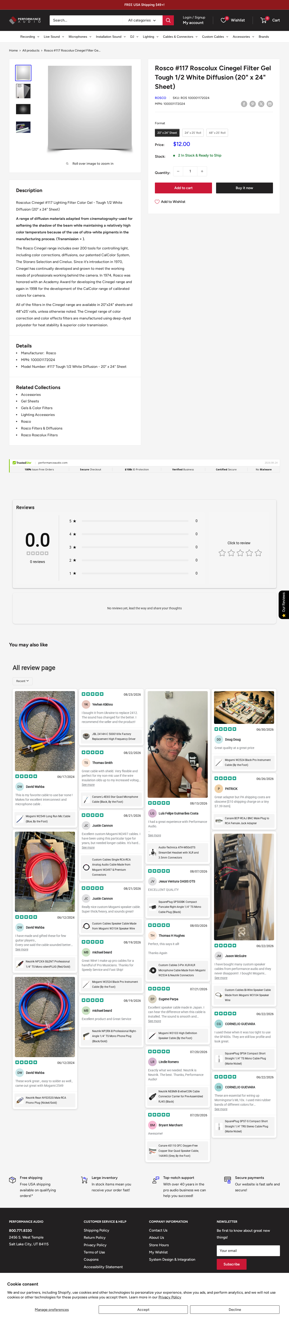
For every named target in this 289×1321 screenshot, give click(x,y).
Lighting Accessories (38, 415)
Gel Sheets (30, 401)
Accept (143, 1309)
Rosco (160, 98)
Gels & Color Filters (36, 408)
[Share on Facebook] (244, 103)
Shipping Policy (96, 1230)
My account (193, 22)
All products (31, 50)
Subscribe (232, 1264)
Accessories (31, 394)
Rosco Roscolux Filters (39, 435)
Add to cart (183, 188)
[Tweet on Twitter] (261, 103)
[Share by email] (270, 103)
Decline (235, 1309)
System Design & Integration (172, 1259)
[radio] (167, 133)
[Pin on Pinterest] (252, 103)
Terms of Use (94, 1252)
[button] (263, 20)
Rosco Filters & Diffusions (41, 428)
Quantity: (162, 173)
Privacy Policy (169, 1297)
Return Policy (95, 1237)
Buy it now (244, 188)
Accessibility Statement (103, 1267)
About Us (156, 1237)
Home (13, 50)
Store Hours (159, 1245)
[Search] (168, 20)
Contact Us (158, 1230)
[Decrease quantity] (178, 171)
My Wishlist (158, 1252)
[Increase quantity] (202, 171)
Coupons (91, 1259)
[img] (37, 553)
